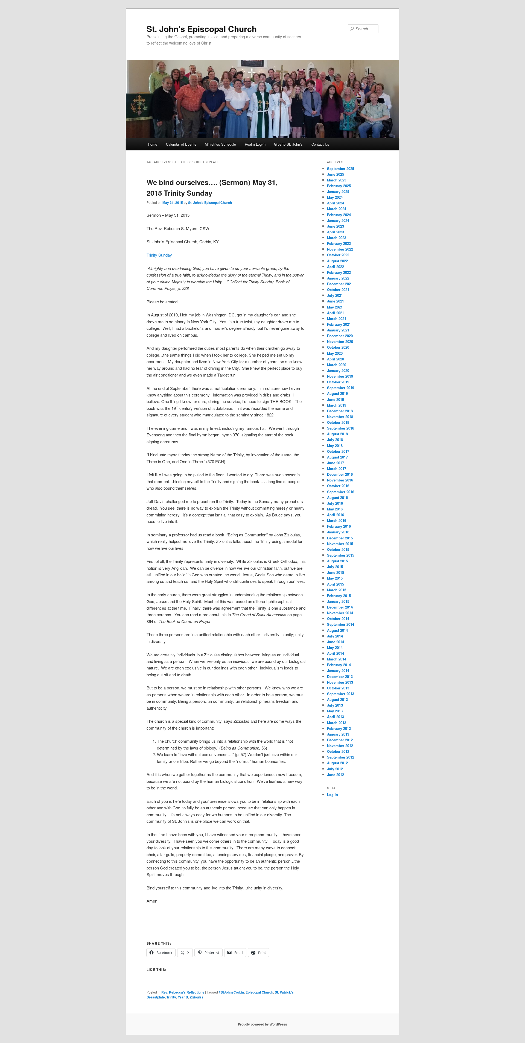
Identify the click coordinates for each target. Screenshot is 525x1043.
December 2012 (340, 739)
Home (152, 144)
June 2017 (335, 462)
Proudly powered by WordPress (262, 1024)
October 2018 (338, 422)
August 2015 (337, 560)
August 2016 (337, 497)
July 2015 (335, 566)
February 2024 (339, 214)
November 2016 (340, 480)
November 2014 (340, 612)
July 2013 (335, 705)
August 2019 (337, 393)
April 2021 (335, 312)
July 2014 (335, 636)
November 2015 (340, 543)
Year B (183, 997)
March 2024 (336, 208)
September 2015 (340, 555)
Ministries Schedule (220, 144)
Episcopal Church (259, 992)
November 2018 (340, 416)
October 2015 (338, 549)
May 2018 (335, 445)
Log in (332, 794)
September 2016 (340, 491)
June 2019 (335, 399)
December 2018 (340, 410)
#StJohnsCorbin (231, 992)
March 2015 (336, 589)
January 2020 (338, 370)
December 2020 (340, 335)
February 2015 (339, 595)
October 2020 (338, 347)
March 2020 (336, 364)
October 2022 (338, 254)
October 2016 (338, 485)
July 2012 (335, 768)
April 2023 (335, 231)
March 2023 (336, 237)
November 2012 (340, 745)
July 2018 (335, 439)
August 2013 (337, 699)
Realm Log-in (255, 144)
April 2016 (335, 514)
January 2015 (338, 601)
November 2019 (340, 376)
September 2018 (340, 428)
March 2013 (336, 722)
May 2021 (335, 307)
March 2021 (336, 318)
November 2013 (340, 682)
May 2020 (335, 353)
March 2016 (336, 520)
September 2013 (340, 693)
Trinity (171, 997)
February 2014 (339, 664)
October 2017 (338, 451)
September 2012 (340, 757)
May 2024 (335, 197)
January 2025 (338, 191)
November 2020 (340, 341)
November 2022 (340, 249)
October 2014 (338, 618)
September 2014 (340, 624)
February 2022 (339, 272)
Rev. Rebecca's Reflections (182, 992)
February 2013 (339, 728)
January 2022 (338, 278)
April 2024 (335, 202)
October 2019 (338, 381)
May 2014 (335, 647)
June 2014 (335, 641)
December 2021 (340, 283)
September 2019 (340, 387)
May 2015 (335, 578)
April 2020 (335, 359)
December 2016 (340, 474)
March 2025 (336, 180)
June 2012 (335, 774)
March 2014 (336, 659)
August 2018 (337, 433)
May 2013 (335, 710)
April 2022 (335, 266)
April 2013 (335, 716)
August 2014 (337, 630)
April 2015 (335, 584)
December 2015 (340, 537)
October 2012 (338, 751)
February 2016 (339, 526)
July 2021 (335, 295)
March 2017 (336, 468)
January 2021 (338, 330)
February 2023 (339, 243)
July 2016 (335, 503)
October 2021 (338, 289)
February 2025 (339, 185)
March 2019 (336, 405)
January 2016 (338, 531)
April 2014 (335, 653)
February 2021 (339, 324)
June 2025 (335, 174)
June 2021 (335, 301)
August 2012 (337, 762)
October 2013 (338, 688)
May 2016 (335, 509)
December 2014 (340, 607)
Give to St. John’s (288, 144)
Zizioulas (196, 997)
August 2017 (337, 457)
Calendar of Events (181, 144)
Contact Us (320, 144)
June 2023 (335, 226)
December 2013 (340, 676)
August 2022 (337, 260)
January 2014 (338, 670)
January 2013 (338, 734)
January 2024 (338, 220)
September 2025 (340, 168)
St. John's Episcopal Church (202, 28)
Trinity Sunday (159, 255)
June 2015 (335, 572)
